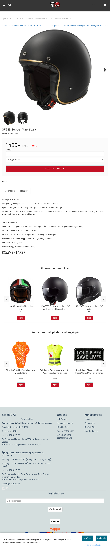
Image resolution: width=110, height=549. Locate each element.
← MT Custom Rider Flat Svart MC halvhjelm (21, 25)
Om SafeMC (90, 427)
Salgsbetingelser (92, 431)
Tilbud (87, 419)
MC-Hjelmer (26, 19)
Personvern (90, 423)
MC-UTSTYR (14, 19)
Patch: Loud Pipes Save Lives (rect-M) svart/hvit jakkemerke (89, 371)
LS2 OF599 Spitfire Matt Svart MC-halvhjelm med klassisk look (55, 307)
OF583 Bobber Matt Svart (59, 19)
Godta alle (101, 538)
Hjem (4, 19)
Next (103, 70)
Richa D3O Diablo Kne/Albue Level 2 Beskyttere (21, 371)
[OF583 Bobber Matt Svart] (55, 69)
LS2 (6, 181)
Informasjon (9, 191)
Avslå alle (87, 538)
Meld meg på (55, 509)
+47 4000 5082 (64, 435)
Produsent (23, 191)
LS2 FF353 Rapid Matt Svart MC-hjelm (89, 307)
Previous (6, 70)
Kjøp (21, 318)
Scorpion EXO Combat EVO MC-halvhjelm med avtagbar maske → (79, 25)
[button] (6, 299)
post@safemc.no (64, 438)
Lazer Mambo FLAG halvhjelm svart (21, 307)
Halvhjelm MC (40, 19)
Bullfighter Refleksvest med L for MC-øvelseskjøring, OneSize (55, 371)
